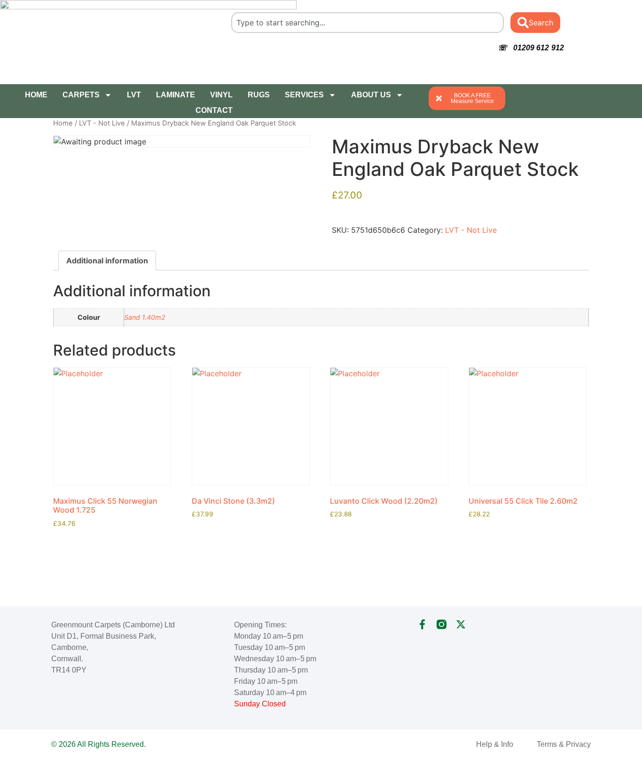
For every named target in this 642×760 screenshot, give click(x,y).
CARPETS (81, 95)
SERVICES (304, 95)
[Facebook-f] (422, 624)
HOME (36, 95)
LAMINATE (175, 95)
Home (63, 123)
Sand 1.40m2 (144, 317)
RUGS (259, 95)
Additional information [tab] (107, 260)
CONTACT (214, 110)
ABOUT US (371, 95)
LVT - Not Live (102, 123)
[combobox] (367, 22)
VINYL (221, 95)
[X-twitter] (461, 624)
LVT (134, 95)
